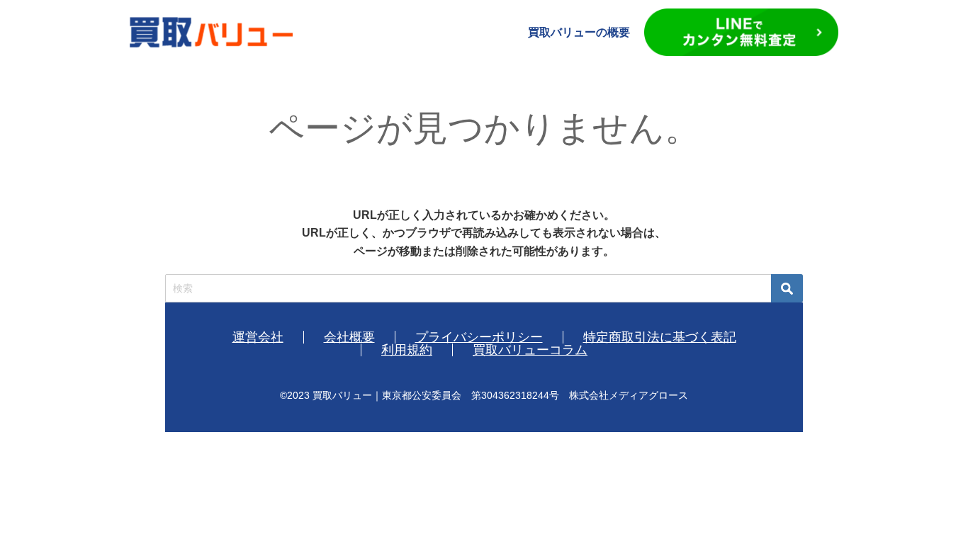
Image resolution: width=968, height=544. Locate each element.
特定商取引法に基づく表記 (659, 337)
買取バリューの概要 (579, 32)
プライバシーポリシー (479, 337)
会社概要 (349, 337)
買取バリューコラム (530, 350)
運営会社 (257, 337)
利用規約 (406, 350)
